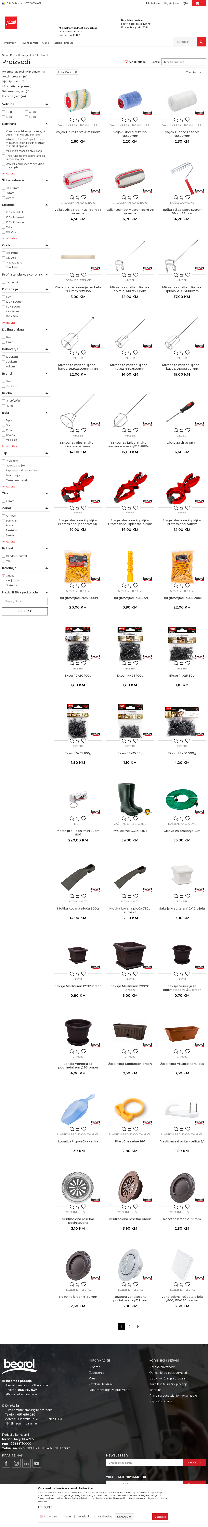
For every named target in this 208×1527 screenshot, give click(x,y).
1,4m (9, 296)
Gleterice (11, 585)
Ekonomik (12, 282)
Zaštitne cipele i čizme (130, 823)
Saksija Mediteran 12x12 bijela (182, 908)
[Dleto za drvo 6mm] (182, 411)
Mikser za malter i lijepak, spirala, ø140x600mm (182, 289)
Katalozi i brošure (101, 1384)
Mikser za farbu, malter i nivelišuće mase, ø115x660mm (130, 444)
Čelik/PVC (12, 232)
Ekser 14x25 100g (130, 675)
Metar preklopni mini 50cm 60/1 (78, 832)
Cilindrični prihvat (16, 556)
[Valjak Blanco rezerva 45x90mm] (182, 100)
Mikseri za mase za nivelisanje (24, 150)
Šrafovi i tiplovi (78, 590)
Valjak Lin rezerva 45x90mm (78, 132)
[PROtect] (147, 812)
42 (32, 116)
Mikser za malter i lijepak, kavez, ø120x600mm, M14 (78, 366)
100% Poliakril (14, 212)
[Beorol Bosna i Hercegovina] (11, 23)
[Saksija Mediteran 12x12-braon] (78, 954)
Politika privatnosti (162, 1367)
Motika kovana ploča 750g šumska (130, 910)
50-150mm (13, 188)
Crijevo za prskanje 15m (182, 831)
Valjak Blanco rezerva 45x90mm (182, 134)
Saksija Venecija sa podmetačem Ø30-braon (78, 1065)
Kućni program (14, 96)
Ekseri (78, 668)
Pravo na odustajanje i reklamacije (173, 1395)
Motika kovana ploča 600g (78, 908)
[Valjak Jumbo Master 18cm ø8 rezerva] (130, 178)
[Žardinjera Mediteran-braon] (130, 1032)
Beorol (10, 381)
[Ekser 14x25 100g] (130, 644)
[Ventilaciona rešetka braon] (130, 1187)
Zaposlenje (96, 1373)
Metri (78, 823)
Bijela (9, 420)
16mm (9, 342)
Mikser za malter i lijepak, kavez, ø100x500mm (182, 366)
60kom (10, 366)
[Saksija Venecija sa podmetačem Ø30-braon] (78, 1032)
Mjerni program (13, 81)
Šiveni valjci (13, 475)
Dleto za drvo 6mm (182, 442)
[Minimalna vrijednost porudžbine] (78, 22)
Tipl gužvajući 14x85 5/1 (130, 598)
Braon (9, 425)
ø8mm (10, 501)
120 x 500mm (14, 316)
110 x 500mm (14, 306)
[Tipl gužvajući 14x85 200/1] (182, 566)
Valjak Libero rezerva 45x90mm (130, 134)
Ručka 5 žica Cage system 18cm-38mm (182, 211)
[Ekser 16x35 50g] (130, 721)
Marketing (105, 1516)
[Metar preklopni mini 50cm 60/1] (78, 799)
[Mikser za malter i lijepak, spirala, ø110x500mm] (130, 256)
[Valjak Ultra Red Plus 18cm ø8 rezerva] (78, 178)
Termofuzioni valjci (17, 480)
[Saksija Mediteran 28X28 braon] (130, 954)
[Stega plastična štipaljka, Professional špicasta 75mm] (130, 488)
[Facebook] (6, 1463)
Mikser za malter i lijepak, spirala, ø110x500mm (130, 289)
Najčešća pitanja (160, 1401)
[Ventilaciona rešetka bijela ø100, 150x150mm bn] (182, 1265)
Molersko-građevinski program (23, 71)
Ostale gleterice (78, 280)
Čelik (9, 227)
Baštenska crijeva (182, 823)
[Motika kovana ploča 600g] (78, 877)
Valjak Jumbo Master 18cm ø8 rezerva (130, 211)
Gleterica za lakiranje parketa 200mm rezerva (78, 289)
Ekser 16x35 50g (130, 753)
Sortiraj (156, 61)
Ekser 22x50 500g (182, 753)
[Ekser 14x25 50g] (182, 644)
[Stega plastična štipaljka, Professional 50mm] (182, 488)
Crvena (10, 435)
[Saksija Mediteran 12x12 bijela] (182, 877)
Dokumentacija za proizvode (109, 1390)
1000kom (12, 356)
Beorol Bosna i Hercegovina (18, 55)
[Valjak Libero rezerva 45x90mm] (130, 100)
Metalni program (14, 76)
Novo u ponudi (29, 42)
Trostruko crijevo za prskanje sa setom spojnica (25, 157)
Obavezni (50, 1516)
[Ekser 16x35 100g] (78, 721)
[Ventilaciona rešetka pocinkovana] (78, 1187)
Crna (9, 430)
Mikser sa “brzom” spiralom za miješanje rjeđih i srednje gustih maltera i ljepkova (25, 143)
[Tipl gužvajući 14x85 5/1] (130, 566)
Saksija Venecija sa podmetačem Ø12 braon (182, 988)
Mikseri (130, 280)
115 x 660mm (14, 311)
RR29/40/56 (13, 400)
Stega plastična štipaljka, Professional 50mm (182, 522)
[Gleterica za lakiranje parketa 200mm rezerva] (78, 256)
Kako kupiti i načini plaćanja (168, 1384)
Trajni (68, 1516)
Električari (12, 530)
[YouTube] (37, 1463)
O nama (94, 1367)
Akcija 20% (12, 580)
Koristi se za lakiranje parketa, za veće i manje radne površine (25, 133)
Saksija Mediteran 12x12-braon (78, 986)
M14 (8, 560)
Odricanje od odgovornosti (168, 1373)
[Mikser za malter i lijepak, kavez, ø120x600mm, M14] (78, 333)
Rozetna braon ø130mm (182, 1219)
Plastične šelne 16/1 (130, 1141)
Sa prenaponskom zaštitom (23, 470)
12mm (10, 337)
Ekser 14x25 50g (182, 675)
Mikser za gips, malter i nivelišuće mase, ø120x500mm (78, 446)
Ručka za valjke (15, 465)
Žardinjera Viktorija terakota (182, 1064)
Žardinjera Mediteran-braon (130, 1064)
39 (9, 112)
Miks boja (11, 439)
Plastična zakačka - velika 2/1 (182, 1141)
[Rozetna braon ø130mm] (182, 1187)
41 (9, 116)
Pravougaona (14, 262)
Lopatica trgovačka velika (78, 1141)
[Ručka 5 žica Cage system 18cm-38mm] (182, 178)
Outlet (10, 575)
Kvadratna (12, 252)
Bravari (10, 525)
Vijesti (93, 1378)
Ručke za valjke (182, 202)
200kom (11, 361)
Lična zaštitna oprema (17, 86)
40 (32, 112)
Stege (78, 513)
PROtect (11, 386)
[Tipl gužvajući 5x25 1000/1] (78, 566)
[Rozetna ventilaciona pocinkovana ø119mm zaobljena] (130, 1265)
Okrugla (11, 257)
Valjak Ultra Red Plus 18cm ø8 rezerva (78, 211)
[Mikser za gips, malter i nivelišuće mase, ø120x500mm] (78, 411)
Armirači (11, 515)
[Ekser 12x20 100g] (78, 644)
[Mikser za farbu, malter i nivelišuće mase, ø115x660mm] (130, 411)
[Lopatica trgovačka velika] (78, 1110)
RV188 (10, 405)
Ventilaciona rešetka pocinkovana (78, 1221)
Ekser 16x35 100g (78, 753)
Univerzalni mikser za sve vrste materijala (25, 165)
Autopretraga (137, 61)
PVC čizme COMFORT (130, 831)
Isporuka (155, 1390)
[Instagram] (16, 1463)
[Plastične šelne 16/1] (130, 1110)
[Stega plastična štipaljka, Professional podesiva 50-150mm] (78, 488)
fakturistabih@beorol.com (34, 1410)
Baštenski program (16, 91)
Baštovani (12, 520)
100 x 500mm (14, 301)
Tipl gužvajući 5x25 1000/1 (78, 598)
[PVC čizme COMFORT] (130, 799)
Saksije (182, 901)
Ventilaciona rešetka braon (130, 1219)
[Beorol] (95, 113)
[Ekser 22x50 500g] (182, 721)
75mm (10, 197)
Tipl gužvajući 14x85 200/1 (182, 598)
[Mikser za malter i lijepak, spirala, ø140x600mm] (182, 256)
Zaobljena (12, 267)
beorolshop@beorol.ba (32, 1385)
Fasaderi (11, 535)
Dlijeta (182, 435)
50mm (10, 192)
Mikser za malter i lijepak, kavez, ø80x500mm (130, 366)
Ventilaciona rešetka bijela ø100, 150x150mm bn (182, 1298)
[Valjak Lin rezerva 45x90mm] (78, 100)
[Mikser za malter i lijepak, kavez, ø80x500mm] (130, 333)
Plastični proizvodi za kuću (78, 1134)
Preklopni (12, 460)
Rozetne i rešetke (78, 1212)
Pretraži (24, 611)
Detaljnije (45, 1507)
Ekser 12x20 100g (78, 675)
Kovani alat (78, 901)
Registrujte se (171, 3)
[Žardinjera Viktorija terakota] (182, 1032)
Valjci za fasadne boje (78, 202)
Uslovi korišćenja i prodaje (167, 1378)
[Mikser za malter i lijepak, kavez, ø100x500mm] (182, 333)
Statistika (84, 1516)
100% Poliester (15, 222)
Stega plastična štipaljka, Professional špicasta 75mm (130, 522)
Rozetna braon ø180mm (78, 1297)
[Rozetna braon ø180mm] (78, 1265)
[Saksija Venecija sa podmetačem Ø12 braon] (182, 954)
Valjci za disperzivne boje (78, 125)
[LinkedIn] (26, 1463)
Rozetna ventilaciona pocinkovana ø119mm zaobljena (130, 1300)
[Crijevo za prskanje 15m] (182, 799)
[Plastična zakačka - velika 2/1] (182, 1110)
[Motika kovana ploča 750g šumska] (130, 877)
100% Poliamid (15, 217)
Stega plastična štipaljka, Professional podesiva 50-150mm (78, 523)
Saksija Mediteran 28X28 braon (130, 988)
